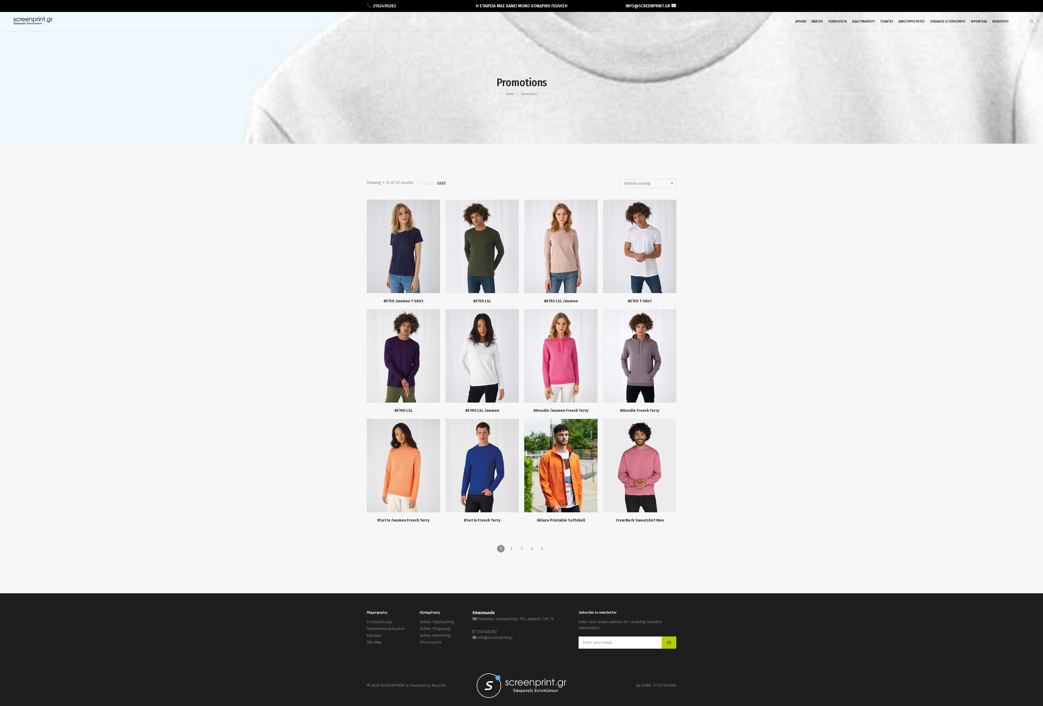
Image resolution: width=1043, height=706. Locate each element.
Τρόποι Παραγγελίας (437, 622)
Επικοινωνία (430, 642)
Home (510, 94)
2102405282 (487, 631)
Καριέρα (374, 635)
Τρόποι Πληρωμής (435, 628)
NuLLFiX (438, 685)
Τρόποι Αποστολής (435, 635)
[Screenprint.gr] (33, 23)
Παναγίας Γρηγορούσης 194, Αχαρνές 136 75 (516, 619)
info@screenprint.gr (495, 637)
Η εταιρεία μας (379, 622)
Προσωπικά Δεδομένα (385, 628)
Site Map (374, 642)
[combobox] (648, 183)
